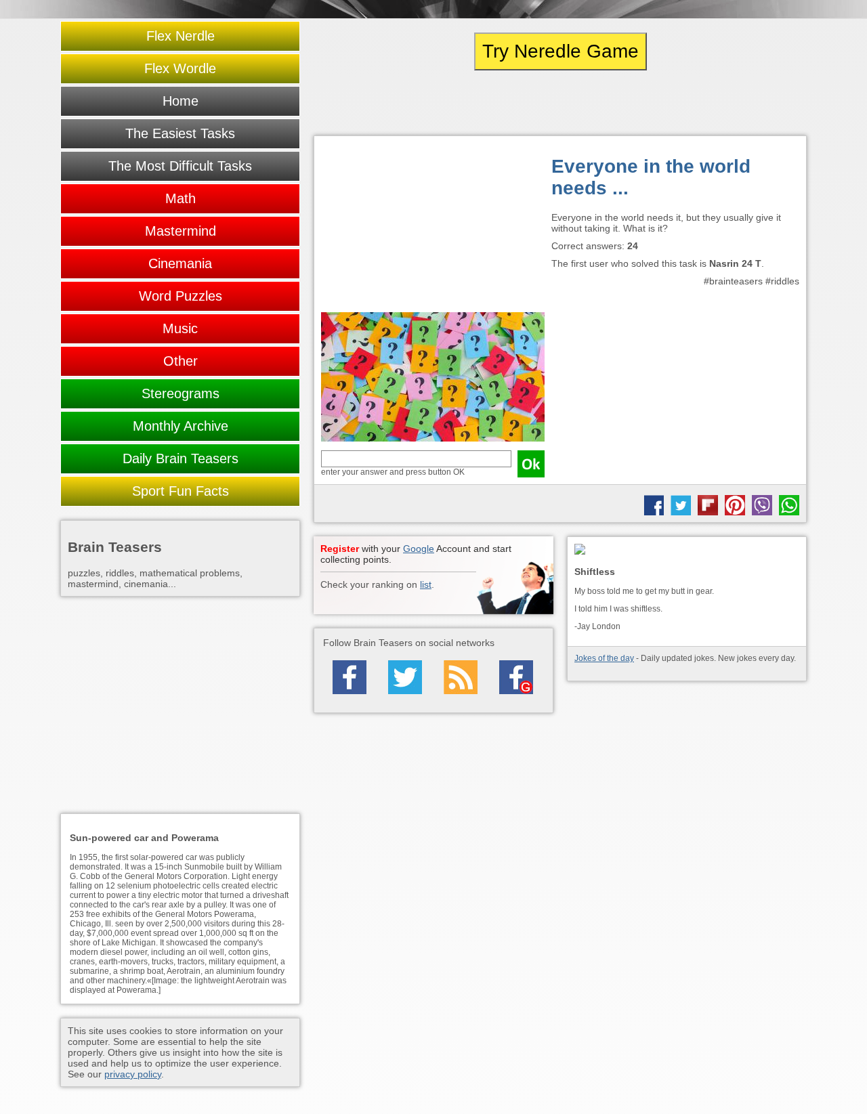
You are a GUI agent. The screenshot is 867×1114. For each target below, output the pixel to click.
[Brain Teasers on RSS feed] (460, 677)
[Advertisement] (433, 227)
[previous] (388, 103)
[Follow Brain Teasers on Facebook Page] (349, 677)
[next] (732, 103)
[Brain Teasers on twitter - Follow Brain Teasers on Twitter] (405, 677)
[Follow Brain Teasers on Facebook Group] (516, 677)
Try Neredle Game (560, 51)
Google (418, 548)
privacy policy (132, 1074)
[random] (560, 103)
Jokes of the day (604, 658)
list (425, 584)
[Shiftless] (686, 550)
